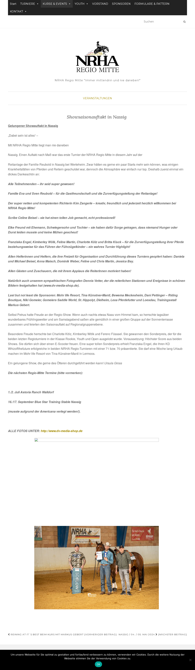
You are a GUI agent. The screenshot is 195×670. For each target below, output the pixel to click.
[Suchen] (184, 22)
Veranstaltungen (97, 98)
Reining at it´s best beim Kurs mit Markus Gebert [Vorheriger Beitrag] (63, 634)
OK (98, 664)
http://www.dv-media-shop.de (61, 431)
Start (13, 4)
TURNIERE (27, 4)
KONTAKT (16, 11)
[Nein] (190, 660)
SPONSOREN (121, 4)
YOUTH (80, 4)
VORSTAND (100, 4)
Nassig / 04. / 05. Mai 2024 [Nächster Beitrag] (153, 634)
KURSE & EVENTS (55, 4)
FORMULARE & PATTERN (151, 4)
